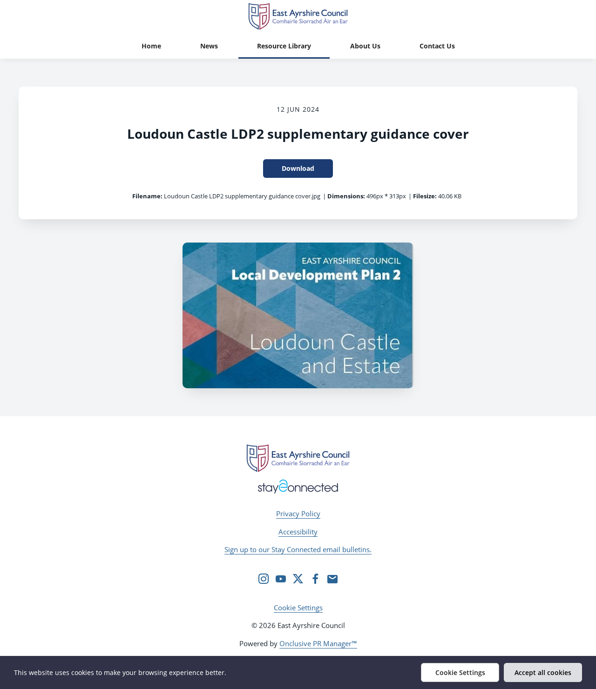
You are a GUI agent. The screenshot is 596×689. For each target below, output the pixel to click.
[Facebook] (315, 579)
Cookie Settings (298, 607)
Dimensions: (346, 196)
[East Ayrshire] (298, 458)
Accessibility (298, 531)
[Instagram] (263, 579)
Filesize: (425, 196)
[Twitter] (298, 579)
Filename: (147, 196)
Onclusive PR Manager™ (318, 643)
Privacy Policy (298, 513)
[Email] (332, 579)
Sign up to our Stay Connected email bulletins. (298, 549)
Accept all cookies (543, 672)
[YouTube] (281, 579)
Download (298, 168)
